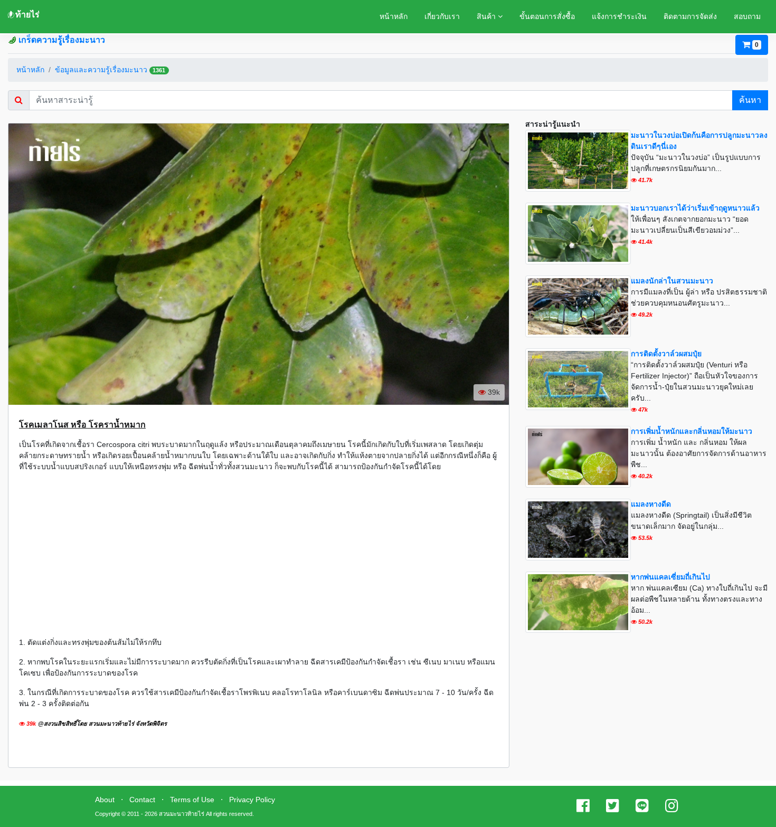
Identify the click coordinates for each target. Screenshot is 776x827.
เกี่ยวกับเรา (442, 16)
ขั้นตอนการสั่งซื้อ (547, 16)
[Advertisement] (258, 555)
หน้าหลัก (394, 16)
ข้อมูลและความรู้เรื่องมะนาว (101, 69)
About (105, 799)
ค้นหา (750, 100)
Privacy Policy (252, 799)
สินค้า (487, 16)
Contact (142, 799)
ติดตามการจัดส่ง (690, 16)
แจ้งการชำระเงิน (619, 16)
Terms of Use (192, 799)
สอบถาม (747, 16)
